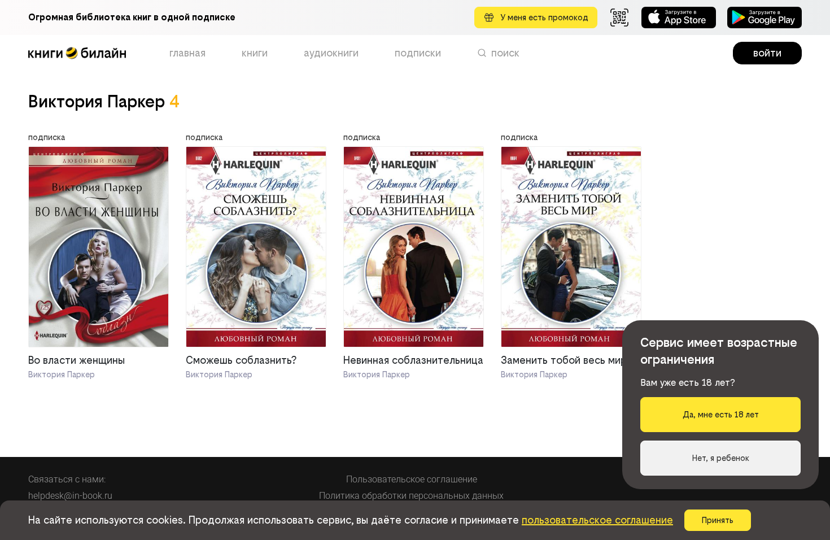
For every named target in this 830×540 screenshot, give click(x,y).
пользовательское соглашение (597, 520)
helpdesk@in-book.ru (70, 495)
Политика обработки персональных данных (411, 495)
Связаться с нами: (67, 479)
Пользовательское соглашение (411, 479)
